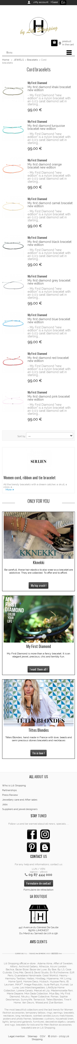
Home (5, 59)
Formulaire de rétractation (38, 889)
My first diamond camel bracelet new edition (50, 204)
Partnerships (9, 790)
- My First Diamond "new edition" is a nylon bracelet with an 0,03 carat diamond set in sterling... (49, 99)
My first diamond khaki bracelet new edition (49, 88)
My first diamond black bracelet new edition (49, 243)
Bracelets (32, 59)
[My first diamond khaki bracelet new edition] (13, 91)
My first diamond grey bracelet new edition (49, 282)
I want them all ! (38, 669)
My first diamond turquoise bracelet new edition (46, 127)
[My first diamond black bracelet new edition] (13, 246)
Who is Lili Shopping (14, 785)
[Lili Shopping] (38, 25)
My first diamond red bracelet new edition (48, 359)
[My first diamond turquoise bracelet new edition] (13, 130)
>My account (40, 2)
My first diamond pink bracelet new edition (49, 398)
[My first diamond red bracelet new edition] (13, 362)
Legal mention (16, 1036)
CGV (42, 1036)
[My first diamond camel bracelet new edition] (13, 207)
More (9, 489)
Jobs (4, 804)
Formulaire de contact (38, 883)
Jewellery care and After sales (19, 799)
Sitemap (32, 1036)
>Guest (53, 2)
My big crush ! (38, 585)
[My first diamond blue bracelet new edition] (13, 323)
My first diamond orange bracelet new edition (45, 166)
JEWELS (19, 59)
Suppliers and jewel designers (19, 809)
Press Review (10, 794)
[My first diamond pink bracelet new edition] (13, 401)
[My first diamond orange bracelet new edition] (13, 168)
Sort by (21, 436)
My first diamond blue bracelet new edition (49, 320)
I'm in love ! (38, 753)
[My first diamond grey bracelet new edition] (13, 284)
